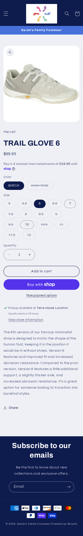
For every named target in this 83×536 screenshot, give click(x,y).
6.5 (57, 205)
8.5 (43, 215)
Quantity (10, 245)
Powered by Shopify (64, 524)
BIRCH (13, 185)
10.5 (46, 226)
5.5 (27, 205)
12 (31, 236)
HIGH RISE (42, 187)
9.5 (13, 226)
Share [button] (13, 407)
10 (27, 224)
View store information (25, 320)
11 (63, 226)
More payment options (41, 295)
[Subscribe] (69, 486)
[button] (6, 14)
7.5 (13, 215)
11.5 (14, 236)
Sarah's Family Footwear (33, 524)
